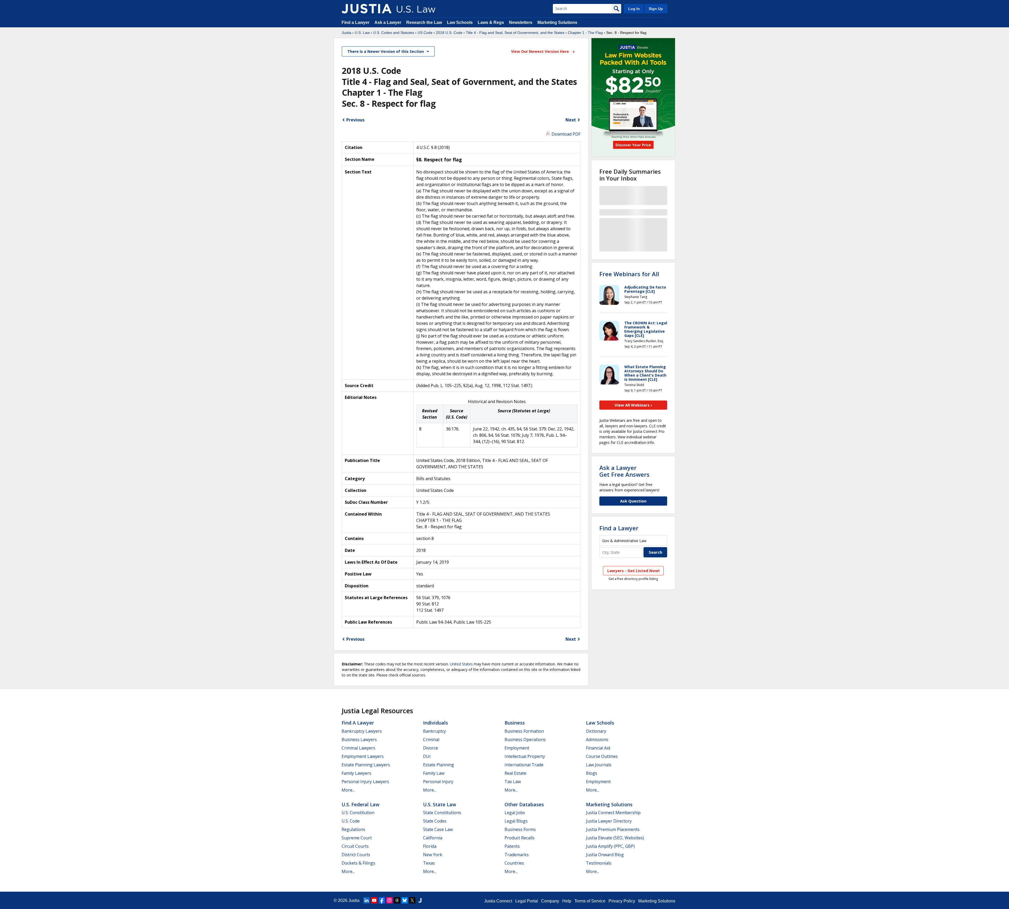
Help (566, 901)
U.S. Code (351, 821)
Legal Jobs (514, 812)
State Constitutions (442, 812)
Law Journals (598, 765)
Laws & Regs (491, 22)
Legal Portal (526, 901)
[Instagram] (389, 900)
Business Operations (525, 739)
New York (432, 854)
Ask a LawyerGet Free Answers (624, 471)
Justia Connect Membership (613, 812)
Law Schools (460, 22)
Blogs (591, 773)
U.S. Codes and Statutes (393, 32)
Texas (429, 863)
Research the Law (424, 22)
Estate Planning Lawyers (366, 765)
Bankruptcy (434, 731)
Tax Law (512, 781)
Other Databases (524, 804)
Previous (355, 120)
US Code (425, 32)
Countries (514, 863)
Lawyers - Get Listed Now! (633, 570)
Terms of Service (589, 901)
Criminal (431, 739)
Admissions (597, 739)
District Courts (356, 854)
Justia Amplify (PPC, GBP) (610, 846)
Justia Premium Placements (613, 829)
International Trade (523, 765)
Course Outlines (602, 756)
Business (514, 723)
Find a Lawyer (355, 22)
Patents (512, 846)
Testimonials (598, 863)
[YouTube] (374, 900)
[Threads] (397, 900)
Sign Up (656, 9)
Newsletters (520, 22)
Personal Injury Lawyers (365, 781)
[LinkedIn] (366, 900)
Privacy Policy (622, 901)
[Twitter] (412, 900)
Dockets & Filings (358, 863)
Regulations (353, 829)
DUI (427, 756)
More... (348, 790)
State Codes (434, 821)
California (432, 838)
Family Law (433, 773)
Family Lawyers (356, 773)
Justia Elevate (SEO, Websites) (615, 838)
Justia (346, 32)
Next (570, 120)
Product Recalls (519, 838)
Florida (429, 846)
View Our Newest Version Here (540, 51)
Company (550, 901)
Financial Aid (598, 748)
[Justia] (367, 8)
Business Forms (520, 829)
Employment (516, 748)
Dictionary (596, 731)
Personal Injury (438, 781)
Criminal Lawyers (358, 748)
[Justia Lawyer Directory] (420, 900)
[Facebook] (382, 900)
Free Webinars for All (629, 273)
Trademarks (516, 854)
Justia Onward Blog (605, 854)
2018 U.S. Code (449, 32)
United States (461, 663)
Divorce (430, 748)
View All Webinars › (633, 405)
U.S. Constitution (358, 812)
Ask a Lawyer (388, 22)
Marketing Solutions (557, 22)
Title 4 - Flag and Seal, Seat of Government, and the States (515, 32)
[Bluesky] (404, 900)
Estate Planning (438, 765)
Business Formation (524, 731)
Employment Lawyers (363, 756)
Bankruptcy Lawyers (362, 731)
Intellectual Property (524, 756)
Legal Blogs (516, 821)
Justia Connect (498, 901)
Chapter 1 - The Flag (585, 32)
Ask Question (633, 501)
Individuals (435, 723)
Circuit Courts (355, 846)
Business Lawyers (359, 739)
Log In (634, 9)
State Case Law (438, 829)
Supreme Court (357, 838)
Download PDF (566, 134)
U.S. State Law (439, 804)
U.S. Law (362, 32)
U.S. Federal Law (360, 804)
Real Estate (515, 773)
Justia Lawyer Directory (609, 821)
